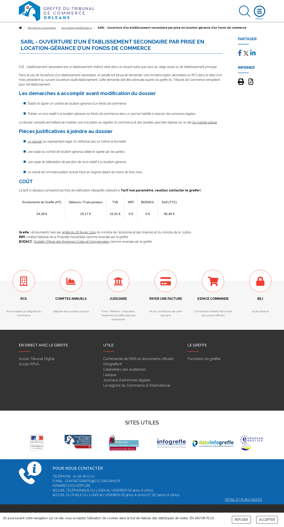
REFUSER (241, 519)
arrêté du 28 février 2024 (79, 232)
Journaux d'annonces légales (126, 380)
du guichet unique (204, 122)
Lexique (109, 375)
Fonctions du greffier (204, 359)
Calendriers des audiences (124, 369)
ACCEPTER (267, 519)
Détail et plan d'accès (243, 499)
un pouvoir (35, 141)
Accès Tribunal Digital (36, 359)
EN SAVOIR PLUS (202, 518)
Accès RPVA (29, 364)
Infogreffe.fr (112, 364)
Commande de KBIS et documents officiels (138, 359)
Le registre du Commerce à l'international (136, 385)
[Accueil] (20, 27)
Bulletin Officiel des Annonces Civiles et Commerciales (71, 241)
